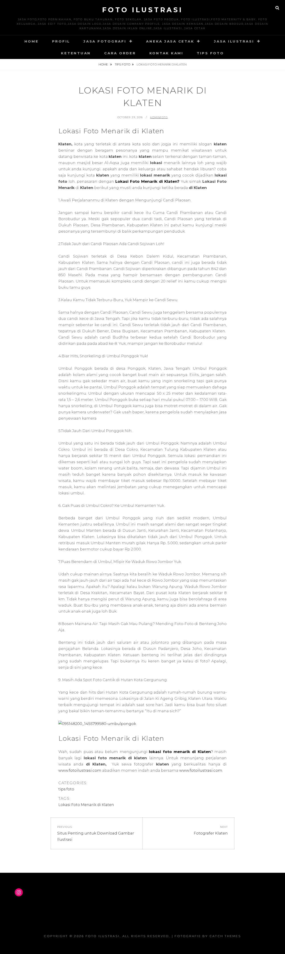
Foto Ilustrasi (142, 10)
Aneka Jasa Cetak (170, 41)
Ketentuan (76, 53)
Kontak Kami (166, 53)
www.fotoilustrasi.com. (201, 770)
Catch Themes (225, 936)
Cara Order (120, 53)
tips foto (122, 64)
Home (31, 41)
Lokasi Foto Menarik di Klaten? (147, 181)
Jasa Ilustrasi (234, 41)
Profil (61, 41)
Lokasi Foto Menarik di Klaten (86, 805)
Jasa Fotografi (104, 41)
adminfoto (159, 117)
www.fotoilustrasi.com (79, 770)
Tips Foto (210, 53)
